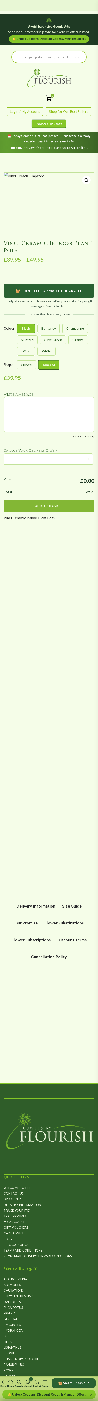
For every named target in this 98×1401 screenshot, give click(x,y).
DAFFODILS (12, 1302)
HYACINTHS (12, 1325)
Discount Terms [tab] (71, 940)
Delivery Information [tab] (35, 906)
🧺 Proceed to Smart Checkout (49, 291)
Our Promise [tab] (26, 923)
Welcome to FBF (17, 1188)
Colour (9, 328)
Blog (8, 1239)
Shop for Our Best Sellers (68, 111)
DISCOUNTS (13, 1199)
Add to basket (49, 506)
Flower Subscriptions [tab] (31, 940)
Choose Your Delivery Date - (30, 450)
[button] (86, 180)
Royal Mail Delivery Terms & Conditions (38, 1256)
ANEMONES (12, 1285)
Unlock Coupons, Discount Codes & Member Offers (49, 39)
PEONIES (10, 1353)
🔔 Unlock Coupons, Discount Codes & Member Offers (47, 1394)
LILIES (8, 1342)
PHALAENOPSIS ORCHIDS (22, 1359)
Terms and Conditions (23, 1250)
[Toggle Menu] (49, 124)
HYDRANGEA (13, 1330)
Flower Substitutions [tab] (64, 923)
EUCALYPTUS (13, 1307)
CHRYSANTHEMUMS (19, 1296)
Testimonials (15, 1216)
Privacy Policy (16, 1245)
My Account (14, 1222)
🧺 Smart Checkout (73, 1383)
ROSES (8, 1370)
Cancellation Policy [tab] (49, 956)
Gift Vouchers (16, 1227)
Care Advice (14, 1233)
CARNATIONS (14, 1290)
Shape (8, 364)
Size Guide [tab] (72, 906)
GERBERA (11, 1319)
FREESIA (10, 1313)
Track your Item (18, 1210)
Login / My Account (25, 111)
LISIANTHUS (12, 1347)
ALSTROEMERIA (15, 1279)
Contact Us (14, 1193)
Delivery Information (22, 1205)
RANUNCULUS (14, 1364)
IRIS (6, 1336)
